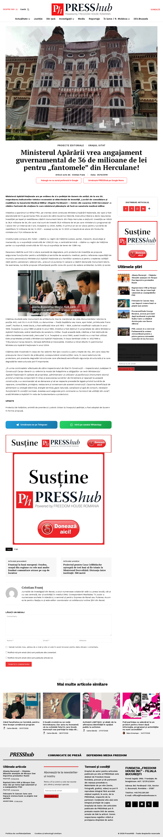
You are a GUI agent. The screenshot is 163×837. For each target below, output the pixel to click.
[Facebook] (125, 208)
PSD (16, 549)
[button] (25, 9)
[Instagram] (135, 804)
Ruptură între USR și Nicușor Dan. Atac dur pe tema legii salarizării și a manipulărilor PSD (144, 291)
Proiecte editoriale (71, 145)
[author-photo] (4, 728)
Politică (6, 779)
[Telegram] (142, 804)
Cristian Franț (78, 175)
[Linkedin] (143, 208)
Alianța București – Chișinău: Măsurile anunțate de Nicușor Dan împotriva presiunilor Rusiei (144, 279)
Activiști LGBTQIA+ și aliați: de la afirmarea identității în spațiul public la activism (99, 724)
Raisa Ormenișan (132, 733)
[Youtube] (156, 804)
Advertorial (8, 801)
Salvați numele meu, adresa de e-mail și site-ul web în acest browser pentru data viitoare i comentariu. (53, 647)
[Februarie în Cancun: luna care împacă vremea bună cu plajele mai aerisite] (124, 303)
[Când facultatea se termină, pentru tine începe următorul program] (21, 706)
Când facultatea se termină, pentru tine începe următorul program (21, 723)
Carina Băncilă (12, 728)
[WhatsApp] (137, 208)
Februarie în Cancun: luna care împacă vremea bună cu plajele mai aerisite (144, 303)
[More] (149, 208)
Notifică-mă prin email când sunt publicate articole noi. (30, 658)
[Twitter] (131, 208)
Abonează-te (125, 369)
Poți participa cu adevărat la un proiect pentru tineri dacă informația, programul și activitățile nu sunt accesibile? (141, 726)
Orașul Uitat (96, 145)
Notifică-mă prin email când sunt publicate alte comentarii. (32, 652)
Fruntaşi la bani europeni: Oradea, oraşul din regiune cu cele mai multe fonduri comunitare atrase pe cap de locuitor (28, 568)
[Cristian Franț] (12, 593)
